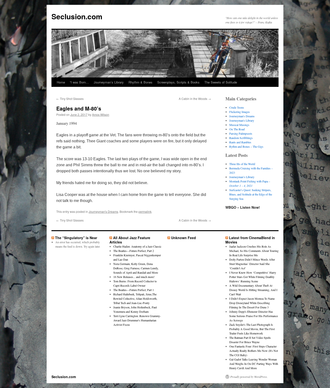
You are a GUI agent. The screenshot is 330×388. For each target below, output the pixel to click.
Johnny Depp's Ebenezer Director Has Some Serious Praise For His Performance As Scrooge (253, 316)
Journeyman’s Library (109, 82)
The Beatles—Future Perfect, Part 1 (133, 290)
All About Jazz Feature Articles (129, 239)
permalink (144, 211)
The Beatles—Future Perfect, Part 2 (133, 251)
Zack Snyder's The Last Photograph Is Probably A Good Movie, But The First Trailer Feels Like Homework (252, 329)
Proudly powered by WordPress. (249, 377)
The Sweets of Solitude (220, 82)
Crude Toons (236, 107)
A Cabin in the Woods (195, 99)
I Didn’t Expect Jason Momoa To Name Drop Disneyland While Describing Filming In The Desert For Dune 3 (252, 303)
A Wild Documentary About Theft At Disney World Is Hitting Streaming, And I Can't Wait (253, 290)
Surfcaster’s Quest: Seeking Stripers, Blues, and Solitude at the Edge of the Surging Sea (250, 194)
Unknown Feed (183, 237)
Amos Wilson (100, 114)
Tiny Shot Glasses (70, 99)
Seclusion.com (76, 16)
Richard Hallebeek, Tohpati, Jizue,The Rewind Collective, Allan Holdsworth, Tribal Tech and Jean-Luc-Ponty (135, 298)
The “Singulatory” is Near (76, 237)
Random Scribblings (241, 138)
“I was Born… (79, 82)
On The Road (237, 129)
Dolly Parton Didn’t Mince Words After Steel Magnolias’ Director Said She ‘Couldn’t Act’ (252, 263)
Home (61, 82)
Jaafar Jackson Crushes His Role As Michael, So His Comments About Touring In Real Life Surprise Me (254, 250)
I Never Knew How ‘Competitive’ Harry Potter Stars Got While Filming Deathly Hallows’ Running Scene (252, 276)
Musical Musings (239, 125)
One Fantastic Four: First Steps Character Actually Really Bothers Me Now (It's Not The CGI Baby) (253, 350)
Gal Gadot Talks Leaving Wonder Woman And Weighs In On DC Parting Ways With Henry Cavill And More (253, 363)
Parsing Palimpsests (240, 133)
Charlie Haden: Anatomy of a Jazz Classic (137, 246)
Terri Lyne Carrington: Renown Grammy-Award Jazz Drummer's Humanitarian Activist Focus (137, 320)
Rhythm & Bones (140, 82)
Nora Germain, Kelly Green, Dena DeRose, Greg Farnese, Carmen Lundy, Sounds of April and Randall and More (135, 268)
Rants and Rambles (240, 142)
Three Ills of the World (242, 164)
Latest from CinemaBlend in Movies (250, 239)
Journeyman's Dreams (103, 211)
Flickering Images (239, 112)
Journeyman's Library (241, 120)
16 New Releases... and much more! (134, 277)
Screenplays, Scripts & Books (178, 82)
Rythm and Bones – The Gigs (246, 146)
